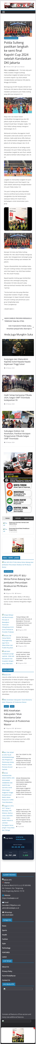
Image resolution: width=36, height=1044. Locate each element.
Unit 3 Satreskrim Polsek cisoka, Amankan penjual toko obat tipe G (19, 327)
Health (6, 706)
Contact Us (6, 980)
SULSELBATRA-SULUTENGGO (11, 38)
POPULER (18, 518)
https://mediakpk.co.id (10, 898)
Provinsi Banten (20, 67)
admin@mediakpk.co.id (10, 908)
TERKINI (7, 518)
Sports (4, 930)
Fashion (5, 939)
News (4, 926)
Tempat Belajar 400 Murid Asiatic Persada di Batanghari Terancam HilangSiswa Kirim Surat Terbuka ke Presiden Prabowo (24, 622)
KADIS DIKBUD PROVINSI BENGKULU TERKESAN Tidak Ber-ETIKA (18, 319)
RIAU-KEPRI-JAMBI (8, 571)
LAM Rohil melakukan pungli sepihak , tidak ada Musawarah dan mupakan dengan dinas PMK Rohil (23, 656)
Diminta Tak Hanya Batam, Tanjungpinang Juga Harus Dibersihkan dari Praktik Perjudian (23, 640)
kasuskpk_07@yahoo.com (11, 905)
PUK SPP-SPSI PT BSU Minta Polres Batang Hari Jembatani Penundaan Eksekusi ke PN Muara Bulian (17, 582)
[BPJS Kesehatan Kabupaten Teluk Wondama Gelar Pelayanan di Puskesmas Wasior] (18, 701)
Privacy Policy (7, 971)
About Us (5, 967)
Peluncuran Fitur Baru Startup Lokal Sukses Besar (19, 523)
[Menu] (3, 12)
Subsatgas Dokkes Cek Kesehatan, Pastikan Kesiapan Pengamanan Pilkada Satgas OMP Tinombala (17, 435)
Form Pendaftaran (9, 976)
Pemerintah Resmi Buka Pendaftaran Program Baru (19, 529)
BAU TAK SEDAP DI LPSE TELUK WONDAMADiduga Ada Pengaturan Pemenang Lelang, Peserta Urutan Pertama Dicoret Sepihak (24, 759)
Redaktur (19, 593)
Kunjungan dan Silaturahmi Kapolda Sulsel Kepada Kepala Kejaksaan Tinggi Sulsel (17, 361)
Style (4, 943)
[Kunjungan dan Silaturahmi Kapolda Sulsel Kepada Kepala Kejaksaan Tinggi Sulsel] (18, 340)
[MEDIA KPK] (6, 675)
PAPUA (12, 706)
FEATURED (6, 952)
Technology (6, 948)
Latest (4, 957)
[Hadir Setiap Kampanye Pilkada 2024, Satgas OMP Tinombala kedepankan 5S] (18, 376)
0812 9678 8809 (7, 915)
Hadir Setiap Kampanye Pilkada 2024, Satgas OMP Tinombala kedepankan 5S (18, 397)
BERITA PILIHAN (28, 518)
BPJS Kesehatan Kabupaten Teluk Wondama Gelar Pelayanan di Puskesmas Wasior (17, 717)
